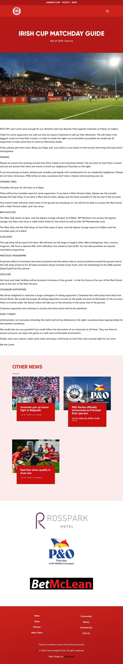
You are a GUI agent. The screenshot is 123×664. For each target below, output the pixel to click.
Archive (69, 40)
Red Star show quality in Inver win (35, 471)
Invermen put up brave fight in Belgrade (34, 409)
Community (86, 616)
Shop (36, 621)
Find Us (86, 633)
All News (89, 418)
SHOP (74, 2)
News (37, 615)
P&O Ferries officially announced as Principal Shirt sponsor (86, 410)
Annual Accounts (76, 644)
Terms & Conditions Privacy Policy (54, 644)
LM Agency (69, 656)
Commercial (86, 627)
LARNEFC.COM (53, 2)
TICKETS (66, 2)
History (86, 622)
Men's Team (37, 632)
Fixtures (37, 627)
